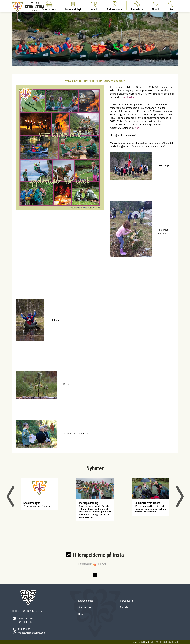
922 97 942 (24, 629)
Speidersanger (31, 503)
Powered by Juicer (85, 564)
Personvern (126, 600)
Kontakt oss (137, 9)
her (137, 127)
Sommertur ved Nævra (147, 503)
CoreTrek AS (153, 642)
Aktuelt (93, 9)
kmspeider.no (85, 600)
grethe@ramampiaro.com (32, 632)
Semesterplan (49, 9)
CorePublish (173, 642)
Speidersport (85, 607)
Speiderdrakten (114, 9)
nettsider (129, 97)
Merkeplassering (88, 503)
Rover (81, 614)
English (124, 607)
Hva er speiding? (73, 9)
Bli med (155, 9)
